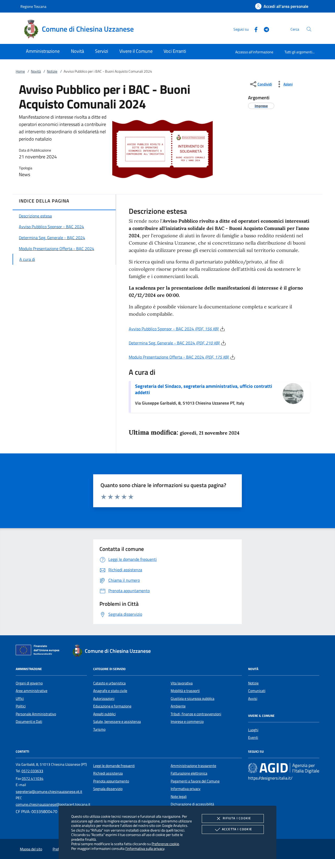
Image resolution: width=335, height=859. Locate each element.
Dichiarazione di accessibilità (192, 804)
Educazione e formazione (112, 706)
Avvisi (252, 698)
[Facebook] (254, 28)
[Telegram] (264, 28)
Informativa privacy (185, 789)
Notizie (52, 71)
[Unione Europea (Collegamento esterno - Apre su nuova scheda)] (39, 651)
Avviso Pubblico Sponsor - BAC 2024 (173, 329)
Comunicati (256, 691)
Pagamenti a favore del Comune (195, 781)
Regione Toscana (33, 6)
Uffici (20, 698)
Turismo (99, 729)
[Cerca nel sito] (309, 29)
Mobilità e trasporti (185, 691)
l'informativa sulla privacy (144, 848)
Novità (36, 71)
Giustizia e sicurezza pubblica (192, 698)
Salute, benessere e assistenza (117, 721)
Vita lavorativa (182, 683)
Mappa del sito (31, 849)
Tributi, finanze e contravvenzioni (196, 714)
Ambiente (178, 706)
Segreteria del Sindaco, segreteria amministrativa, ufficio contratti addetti (203, 389)
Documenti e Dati (29, 721)
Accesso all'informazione (254, 52)
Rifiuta (237, 818)
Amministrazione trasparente (193, 766)
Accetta (237, 829)
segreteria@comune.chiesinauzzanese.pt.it (49, 791)
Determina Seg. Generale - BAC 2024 (174, 343)
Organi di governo (29, 683)
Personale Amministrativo (36, 714)
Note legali (179, 796)
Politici (21, 706)
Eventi (253, 737)
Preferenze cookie (165, 843)
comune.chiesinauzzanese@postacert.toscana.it (53, 804)
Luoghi (253, 730)
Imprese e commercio (187, 721)
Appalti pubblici (104, 714)
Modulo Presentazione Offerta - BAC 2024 (178, 357)
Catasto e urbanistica (109, 683)
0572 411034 (32, 778)
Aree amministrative (31, 691)
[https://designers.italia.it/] (283, 768)
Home (20, 71)
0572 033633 (32, 771)
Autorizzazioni (103, 698)
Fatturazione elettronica (189, 773)
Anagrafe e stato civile (110, 691)
